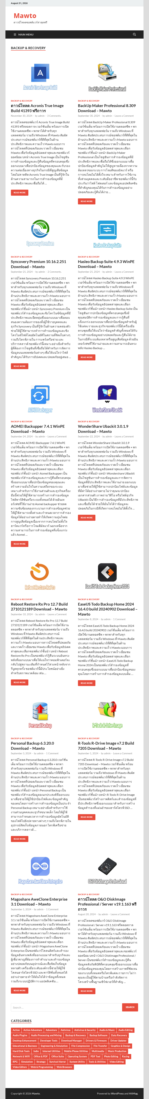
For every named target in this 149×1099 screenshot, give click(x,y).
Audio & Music (107, 1030)
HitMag (133, 1093)
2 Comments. (55, 271)
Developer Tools (48, 1040)
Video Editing (117, 1061)
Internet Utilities (51, 1051)
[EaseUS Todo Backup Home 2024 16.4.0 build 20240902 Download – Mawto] (108, 575)
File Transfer (100, 1045)
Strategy (41, 1061)
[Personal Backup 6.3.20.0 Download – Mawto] (41, 714)
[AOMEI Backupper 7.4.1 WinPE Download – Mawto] (41, 397)
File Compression (80, 1045)
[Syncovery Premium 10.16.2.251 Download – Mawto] (41, 233)
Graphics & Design (120, 1045)
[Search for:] (74, 1007)
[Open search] (134, 34)
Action (16, 1030)
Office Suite (57, 1056)
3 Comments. (54, 115)
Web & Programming (42, 1067)
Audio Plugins (20, 1035)
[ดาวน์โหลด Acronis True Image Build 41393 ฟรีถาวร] (41, 77)
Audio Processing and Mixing (46, 1035)
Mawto (25, 15)
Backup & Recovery (21, 101)
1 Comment (119, 619)
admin (41, 115)
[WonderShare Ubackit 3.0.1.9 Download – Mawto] (108, 397)
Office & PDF (41, 1056)
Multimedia (98, 1051)
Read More (18, 192)
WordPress (117, 1093)
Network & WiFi (21, 1056)
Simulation (27, 1061)
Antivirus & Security (85, 1030)
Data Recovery (119, 1035)
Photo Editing (111, 1056)
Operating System (77, 1056)
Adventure (51, 1030)
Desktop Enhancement (24, 1040)
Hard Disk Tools (21, 1051)
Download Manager (71, 1040)
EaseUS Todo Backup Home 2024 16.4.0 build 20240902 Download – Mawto (108, 609)
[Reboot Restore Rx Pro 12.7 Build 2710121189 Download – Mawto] (41, 575)
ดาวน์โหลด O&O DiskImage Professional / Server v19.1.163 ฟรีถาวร (107, 904)
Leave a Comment (124, 115)
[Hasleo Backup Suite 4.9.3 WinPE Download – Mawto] (108, 233)
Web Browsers (64, 1067)
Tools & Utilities (97, 1061)
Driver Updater (118, 1040)
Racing (125, 1056)
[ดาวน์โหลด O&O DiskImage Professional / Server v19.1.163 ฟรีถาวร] (108, 870)
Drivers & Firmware (96, 1040)
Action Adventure (32, 1030)
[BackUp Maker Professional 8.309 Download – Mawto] (108, 77)
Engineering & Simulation (54, 1045)
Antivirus (66, 1030)
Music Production (117, 1051)
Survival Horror (57, 1061)
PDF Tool (95, 1056)
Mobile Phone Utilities (76, 1051)
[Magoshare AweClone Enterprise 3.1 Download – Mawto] (41, 870)
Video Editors (20, 1067)
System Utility (77, 1061)
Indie (36, 1051)
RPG (15, 1061)
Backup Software (98, 1035)
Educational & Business (25, 1045)
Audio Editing (125, 1030)
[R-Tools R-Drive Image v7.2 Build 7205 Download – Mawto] (108, 714)
